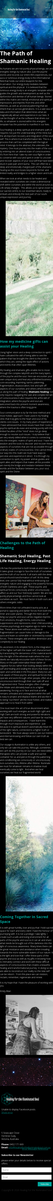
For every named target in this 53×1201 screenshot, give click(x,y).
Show (47, 9)
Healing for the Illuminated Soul (17, 10)
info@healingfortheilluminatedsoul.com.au (30, 1147)
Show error (7, 1112)
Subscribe (45, 1184)
